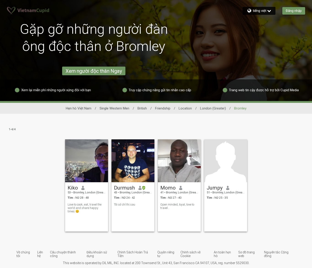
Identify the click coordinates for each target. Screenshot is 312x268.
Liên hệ (40, 254)
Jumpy (215, 188)
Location (185, 108)
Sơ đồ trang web (246, 254)
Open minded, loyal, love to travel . (177, 206)
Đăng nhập (294, 11)
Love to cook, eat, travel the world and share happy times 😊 (84, 208)
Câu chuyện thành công (63, 254)
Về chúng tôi (23, 254)
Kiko (73, 188)
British (142, 108)
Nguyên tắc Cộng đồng (276, 254)
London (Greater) (213, 108)
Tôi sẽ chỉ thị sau (124, 204)
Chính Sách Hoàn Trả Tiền (132, 254)
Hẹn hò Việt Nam (78, 108)
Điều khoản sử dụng (97, 254)
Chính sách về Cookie (190, 254)
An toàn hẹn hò (222, 254)
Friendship (162, 108)
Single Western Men (114, 108)
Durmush (124, 188)
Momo (168, 188)
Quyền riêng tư (165, 254)
